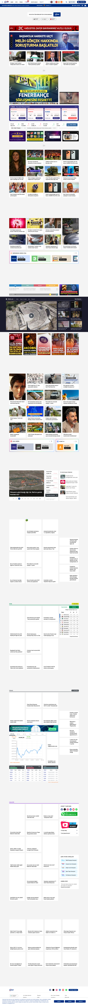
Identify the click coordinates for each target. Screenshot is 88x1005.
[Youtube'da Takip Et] (73, 809)
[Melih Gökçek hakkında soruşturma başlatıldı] (44, 41)
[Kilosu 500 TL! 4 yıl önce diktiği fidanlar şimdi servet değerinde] (17, 941)
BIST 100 (14, 737)
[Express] (59, 2)
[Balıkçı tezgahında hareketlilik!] (17, 428)
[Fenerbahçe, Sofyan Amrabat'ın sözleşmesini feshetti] (16, 103)
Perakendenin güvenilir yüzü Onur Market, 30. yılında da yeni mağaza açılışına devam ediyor (70, 950)
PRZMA (11, 772)
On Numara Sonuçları (71, 875)
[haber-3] (44, 344)
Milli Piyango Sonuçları (71, 860)
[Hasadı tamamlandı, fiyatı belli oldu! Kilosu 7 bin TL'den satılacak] (50, 541)
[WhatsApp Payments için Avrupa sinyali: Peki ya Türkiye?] (71, 924)
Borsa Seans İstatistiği (55, 995)
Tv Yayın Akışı (64, 830)
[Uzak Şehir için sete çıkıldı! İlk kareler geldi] (17, 882)
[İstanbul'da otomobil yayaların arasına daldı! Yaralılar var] (18, 103)
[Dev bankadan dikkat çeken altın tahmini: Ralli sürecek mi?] (55, 103)
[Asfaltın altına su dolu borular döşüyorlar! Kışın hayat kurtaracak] (64, 551)
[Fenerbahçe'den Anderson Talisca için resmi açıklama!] (26, 103)
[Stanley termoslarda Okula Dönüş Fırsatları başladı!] (70, 171)
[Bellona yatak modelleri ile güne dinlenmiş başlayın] (35, 941)
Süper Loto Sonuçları (71, 867)
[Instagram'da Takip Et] (68, 809)
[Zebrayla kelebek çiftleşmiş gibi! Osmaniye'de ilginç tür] (64, 542)
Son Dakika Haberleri (27, 995)
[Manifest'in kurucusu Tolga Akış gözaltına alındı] (33, 825)
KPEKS (28, 776)
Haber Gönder (74, 990)
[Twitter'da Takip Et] (65, 809)
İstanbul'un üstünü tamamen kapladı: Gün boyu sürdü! (74, 569)
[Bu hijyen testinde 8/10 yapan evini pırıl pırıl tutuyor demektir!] (35, 223)
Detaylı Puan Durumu (74, 636)
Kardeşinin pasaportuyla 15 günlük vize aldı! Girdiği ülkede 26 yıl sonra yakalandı (74, 561)
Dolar (30, 734)
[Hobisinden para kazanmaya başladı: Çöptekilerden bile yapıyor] (71, 957)
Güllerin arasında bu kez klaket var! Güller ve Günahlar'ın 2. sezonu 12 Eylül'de (52, 933)
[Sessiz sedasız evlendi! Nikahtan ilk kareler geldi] (36, 103)
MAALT (11, 776)
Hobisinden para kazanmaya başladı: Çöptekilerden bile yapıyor (70, 965)
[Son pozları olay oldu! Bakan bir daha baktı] (17, 817)
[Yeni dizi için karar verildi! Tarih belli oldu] (33, 809)
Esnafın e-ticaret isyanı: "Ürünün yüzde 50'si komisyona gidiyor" (74, 715)
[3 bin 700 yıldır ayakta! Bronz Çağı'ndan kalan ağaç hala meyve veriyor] (53, 171)
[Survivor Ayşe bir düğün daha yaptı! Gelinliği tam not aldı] (17, 163)
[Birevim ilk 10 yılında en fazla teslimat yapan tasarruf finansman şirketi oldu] (35, 924)
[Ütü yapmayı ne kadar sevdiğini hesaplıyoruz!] (70, 379)
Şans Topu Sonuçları (70, 871)
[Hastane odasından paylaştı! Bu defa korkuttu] (53, 223)
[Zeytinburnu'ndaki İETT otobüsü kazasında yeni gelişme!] (17, 239)
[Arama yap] (66, 2)
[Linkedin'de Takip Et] (71, 809)
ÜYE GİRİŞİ (72, 2)
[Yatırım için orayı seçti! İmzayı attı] (50, 850)
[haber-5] (72, 344)
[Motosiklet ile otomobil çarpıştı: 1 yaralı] (53, 395)
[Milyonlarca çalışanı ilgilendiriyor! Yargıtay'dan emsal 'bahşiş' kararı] (64, 724)
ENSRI (28, 780)
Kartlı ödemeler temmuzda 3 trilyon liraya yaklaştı (53, 964)
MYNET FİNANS (16, 128)
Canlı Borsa (76, 690)
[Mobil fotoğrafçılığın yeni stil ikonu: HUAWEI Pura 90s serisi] (70, 155)
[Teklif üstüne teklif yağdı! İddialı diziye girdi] (17, 858)
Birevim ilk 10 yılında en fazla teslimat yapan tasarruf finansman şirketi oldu (35, 932)
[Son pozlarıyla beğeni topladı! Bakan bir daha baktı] (33, 874)
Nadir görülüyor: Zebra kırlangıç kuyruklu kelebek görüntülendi (74, 578)
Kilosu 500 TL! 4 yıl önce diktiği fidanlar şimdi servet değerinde (16, 949)
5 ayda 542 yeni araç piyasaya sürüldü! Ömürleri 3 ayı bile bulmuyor (74, 742)
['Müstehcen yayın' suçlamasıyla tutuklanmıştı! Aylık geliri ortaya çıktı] (70, 419)
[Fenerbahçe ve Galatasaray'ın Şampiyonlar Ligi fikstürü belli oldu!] (34, 103)
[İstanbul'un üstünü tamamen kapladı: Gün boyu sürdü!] (64, 569)
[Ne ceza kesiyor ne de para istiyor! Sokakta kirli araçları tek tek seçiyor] (70, 231)
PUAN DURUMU (64, 607)
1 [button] (13, 498)
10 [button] (40, 498)
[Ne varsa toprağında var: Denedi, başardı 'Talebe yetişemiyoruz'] (17, 957)
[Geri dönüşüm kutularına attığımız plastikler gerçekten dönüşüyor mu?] (33, 524)
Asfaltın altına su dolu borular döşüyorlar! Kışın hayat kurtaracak (74, 551)
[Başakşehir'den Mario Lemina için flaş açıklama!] (31, 103)
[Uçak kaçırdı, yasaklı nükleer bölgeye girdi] (11, 103)
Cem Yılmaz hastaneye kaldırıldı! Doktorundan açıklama (21, 5)
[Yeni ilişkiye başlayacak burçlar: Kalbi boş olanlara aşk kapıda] (17, 223)
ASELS (44, 780)
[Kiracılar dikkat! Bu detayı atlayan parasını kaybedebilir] (28, 103)
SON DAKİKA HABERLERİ (7, 5)
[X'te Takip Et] (53, 990)
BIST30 (24, 734)
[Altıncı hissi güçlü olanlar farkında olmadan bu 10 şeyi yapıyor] (70, 395)
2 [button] (16, 498)
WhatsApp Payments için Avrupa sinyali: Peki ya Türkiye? (70, 932)
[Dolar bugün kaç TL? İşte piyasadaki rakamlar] (35, 379)
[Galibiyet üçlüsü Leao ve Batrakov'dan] (53, 155)
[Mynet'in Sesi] (17, 136)
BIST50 (18, 734)
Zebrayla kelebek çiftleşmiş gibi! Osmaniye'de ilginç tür (74, 541)
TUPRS (44, 778)
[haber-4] (58, 344)
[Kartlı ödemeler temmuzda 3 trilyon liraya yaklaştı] (53, 957)
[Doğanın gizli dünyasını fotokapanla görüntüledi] (53, 411)
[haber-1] (15, 344)
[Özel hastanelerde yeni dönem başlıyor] (49, 103)
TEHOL (44, 772)
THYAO (44, 774)
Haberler (25, 997)
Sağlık (38, 997)
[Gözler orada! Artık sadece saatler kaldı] (17, 706)
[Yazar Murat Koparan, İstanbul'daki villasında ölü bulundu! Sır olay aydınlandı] (33, 698)
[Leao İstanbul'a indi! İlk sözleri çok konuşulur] (50, 651)
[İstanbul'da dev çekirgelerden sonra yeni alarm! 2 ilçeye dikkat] (23, 103)
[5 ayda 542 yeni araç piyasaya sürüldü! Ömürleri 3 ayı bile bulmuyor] (64, 742)
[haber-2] (29, 344)
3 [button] (19, 498)
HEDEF (28, 772)
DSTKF (28, 774)
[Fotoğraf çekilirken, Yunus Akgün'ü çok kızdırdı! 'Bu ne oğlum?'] (57, 103)
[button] (2, 2)
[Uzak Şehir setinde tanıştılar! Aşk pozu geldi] (50, 565)
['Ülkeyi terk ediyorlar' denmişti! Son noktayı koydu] (52, 103)
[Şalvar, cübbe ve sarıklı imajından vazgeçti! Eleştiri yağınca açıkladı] (17, 842)
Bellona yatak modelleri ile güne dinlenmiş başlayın (34, 948)
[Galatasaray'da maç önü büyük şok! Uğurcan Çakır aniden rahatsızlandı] (10, 103)
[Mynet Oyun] (35, 136)
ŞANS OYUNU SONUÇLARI (67, 856)
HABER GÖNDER (77, 5)
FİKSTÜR (74, 607)
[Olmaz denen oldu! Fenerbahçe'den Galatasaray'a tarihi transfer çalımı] (46, 103)
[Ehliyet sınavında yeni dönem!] (41, 103)
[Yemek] (56, 2)
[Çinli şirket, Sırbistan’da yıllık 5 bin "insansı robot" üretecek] (15, 103)
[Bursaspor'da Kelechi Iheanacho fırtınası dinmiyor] (35, 155)
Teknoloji (39, 995)
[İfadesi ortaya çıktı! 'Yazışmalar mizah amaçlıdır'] (50, 809)
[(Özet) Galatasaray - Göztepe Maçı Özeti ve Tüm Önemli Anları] (33, 627)
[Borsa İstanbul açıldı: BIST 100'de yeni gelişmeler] (33, 573)
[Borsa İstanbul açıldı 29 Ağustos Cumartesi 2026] (17, 557)
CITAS (11, 780)
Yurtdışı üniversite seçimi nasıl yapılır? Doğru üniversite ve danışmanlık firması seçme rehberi (35, 966)
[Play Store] (13, 995)
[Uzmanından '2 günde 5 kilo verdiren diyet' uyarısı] (35, 239)
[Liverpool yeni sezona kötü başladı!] (33, 643)
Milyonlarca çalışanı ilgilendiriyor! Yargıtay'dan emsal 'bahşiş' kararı (73, 725)
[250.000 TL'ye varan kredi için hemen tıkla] (24, 103)
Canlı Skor (75, 603)
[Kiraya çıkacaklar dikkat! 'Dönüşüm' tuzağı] (64, 751)
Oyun (66, 995)
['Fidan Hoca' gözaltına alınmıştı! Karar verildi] (33, 88)
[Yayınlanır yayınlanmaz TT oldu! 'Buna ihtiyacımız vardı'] (50, 874)
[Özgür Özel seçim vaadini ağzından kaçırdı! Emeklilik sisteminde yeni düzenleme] (33, 103)
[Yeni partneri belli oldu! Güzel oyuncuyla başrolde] (17, 387)
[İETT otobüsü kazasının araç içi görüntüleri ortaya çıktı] (21, 103)
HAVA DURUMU (40, 5)
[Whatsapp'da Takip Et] (76, 809)
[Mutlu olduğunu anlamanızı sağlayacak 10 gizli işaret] (35, 171)
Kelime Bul (67, 997)
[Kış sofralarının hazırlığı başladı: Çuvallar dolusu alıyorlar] (17, 573)
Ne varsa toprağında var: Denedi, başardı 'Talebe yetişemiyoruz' (16, 965)
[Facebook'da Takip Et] (62, 809)
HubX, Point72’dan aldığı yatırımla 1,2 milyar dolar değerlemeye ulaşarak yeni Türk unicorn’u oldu (16, 933)
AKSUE (28, 778)
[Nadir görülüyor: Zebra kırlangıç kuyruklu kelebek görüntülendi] (64, 578)
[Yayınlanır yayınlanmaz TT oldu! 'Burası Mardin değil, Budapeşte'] (53, 239)
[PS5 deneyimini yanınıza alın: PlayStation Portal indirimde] (35, 395)
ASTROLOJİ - (54, 134)
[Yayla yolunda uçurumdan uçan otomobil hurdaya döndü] (53, 428)
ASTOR (44, 776)
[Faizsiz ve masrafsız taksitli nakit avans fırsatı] (38, 103)
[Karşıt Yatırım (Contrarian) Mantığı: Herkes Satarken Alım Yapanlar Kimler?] (35, 411)
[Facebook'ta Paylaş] (68, 888)
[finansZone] (69, 289)
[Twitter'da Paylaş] (71, 888)
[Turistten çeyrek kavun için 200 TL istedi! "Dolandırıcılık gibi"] (50, 698)
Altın (43, 734)
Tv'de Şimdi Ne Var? (65, 833)
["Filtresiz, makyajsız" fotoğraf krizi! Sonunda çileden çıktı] (33, 842)
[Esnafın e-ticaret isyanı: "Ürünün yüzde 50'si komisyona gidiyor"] (64, 715)
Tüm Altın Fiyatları (50, 495)
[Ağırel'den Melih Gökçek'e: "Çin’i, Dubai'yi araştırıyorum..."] (44, 103)
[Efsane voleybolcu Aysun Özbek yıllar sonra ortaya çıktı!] (47, 103)
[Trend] (51, 2)
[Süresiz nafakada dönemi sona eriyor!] (42, 103)
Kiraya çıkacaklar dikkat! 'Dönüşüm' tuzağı (74, 751)
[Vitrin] (54, 2)
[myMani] (27, 2)
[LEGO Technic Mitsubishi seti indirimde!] (35, 428)
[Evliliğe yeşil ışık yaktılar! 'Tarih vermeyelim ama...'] (33, 891)
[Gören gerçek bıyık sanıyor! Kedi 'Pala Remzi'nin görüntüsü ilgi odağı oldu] (53, 379)
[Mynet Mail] (85, 5)
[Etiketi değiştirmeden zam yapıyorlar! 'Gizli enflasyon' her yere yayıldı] (52, 738)
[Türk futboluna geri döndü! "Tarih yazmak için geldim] (33, 611)
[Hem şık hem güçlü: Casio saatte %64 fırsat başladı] (33, 541)
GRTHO (11, 778)
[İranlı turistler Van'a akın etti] (54, 103)
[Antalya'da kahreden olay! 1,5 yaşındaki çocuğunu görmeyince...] (50, 524)
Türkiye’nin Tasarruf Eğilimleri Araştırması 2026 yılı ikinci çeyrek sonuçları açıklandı (53, 949)
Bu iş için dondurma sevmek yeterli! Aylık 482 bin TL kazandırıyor (73, 733)
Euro (36, 734)
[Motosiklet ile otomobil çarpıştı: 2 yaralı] (33, 557)
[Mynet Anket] (61, 2)
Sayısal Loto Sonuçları (71, 864)
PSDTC (11, 774)
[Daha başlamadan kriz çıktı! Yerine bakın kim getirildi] (17, 532)
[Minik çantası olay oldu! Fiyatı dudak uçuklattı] (50, 891)
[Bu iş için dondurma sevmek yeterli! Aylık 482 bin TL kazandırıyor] (64, 733)
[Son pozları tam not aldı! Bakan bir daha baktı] (33, 858)
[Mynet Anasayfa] (6, 1)
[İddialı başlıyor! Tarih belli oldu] (17, 411)
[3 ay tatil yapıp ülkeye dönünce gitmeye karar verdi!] (50, 825)
